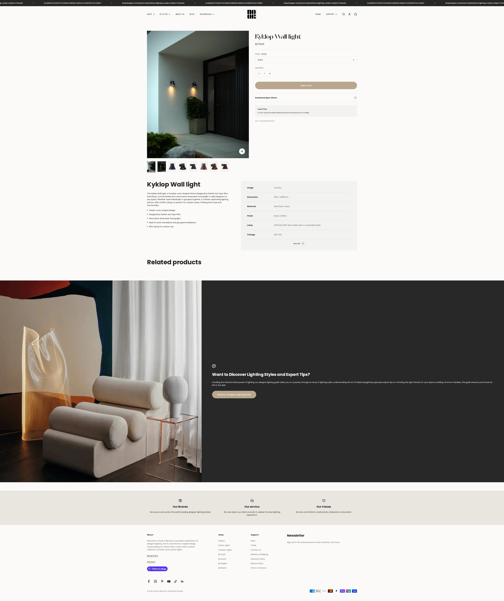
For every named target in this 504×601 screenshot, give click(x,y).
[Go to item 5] (193, 167)
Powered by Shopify (175, 591)
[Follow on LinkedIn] (182, 581)
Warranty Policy (258, 559)
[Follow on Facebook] (149, 581)
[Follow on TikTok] (175, 581)
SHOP (149, 14)
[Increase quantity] (270, 73)
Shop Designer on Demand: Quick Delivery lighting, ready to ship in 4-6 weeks (41, 3)
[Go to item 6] (204, 167)
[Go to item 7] (214, 167)
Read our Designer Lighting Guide (234, 394)
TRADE (318, 14)
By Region (222, 563)
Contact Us (256, 550)
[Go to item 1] (151, 167)
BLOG (192, 14)
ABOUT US (179, 14)
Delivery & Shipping (259, 554)
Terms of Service (258, 568)
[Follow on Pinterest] (162, 581)
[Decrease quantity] (259, 73)
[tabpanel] (188, 210)
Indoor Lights (224, 545)
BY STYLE (164, 14)
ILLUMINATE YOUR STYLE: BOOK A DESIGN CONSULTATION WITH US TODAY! (122, 3)
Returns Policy (257, 563)
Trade (253, 545)
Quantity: (259, 67)
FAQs (253, 541)
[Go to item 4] (182, 167)
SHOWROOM (205, 14)
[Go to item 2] (162, 167)
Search (221, 541)
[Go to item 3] (172, 167)
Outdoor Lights (225, 550)
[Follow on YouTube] (169, 581)
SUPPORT (330, 14)
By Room (222, 559)
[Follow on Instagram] (155, 581)
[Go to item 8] (224, 167)
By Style (221, 554)
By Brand (222, 568)
